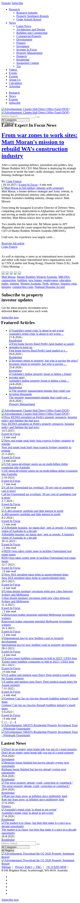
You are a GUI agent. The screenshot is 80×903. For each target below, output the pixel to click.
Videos (13, 69)
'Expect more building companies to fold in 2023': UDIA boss (37, 661)
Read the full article (12, 243)
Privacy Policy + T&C (28, 867)
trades (4, 283)
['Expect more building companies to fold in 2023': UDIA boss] (39, 658)
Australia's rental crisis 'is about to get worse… (36, 333)
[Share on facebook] (3, 273)
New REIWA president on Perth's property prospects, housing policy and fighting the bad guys (37, 425)
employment (50, 280)
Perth (45, 283)
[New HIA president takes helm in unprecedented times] (34, 574)
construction (8, 280)
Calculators (15, 83)
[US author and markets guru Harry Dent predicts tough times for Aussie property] (40, 678)
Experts (13, 76)
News (12, 22)
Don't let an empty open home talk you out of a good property (37, 752)
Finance (21, 42)
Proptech (21, 56)
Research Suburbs (27, 12)
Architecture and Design (30, 29)
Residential (22, 59)
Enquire (6, 3)
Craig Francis (14, 181)
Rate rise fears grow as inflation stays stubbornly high (32, 799)
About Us (14, 79)
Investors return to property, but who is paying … (38, 364)
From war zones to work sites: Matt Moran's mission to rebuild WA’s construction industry (39, 145)
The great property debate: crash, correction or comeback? (35, 786)
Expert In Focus (28, 184)
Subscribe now (10, 317)
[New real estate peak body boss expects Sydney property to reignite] (40, 444)
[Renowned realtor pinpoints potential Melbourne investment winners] (40, 618)
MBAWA (64, 276)
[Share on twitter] (11, 273)
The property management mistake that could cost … (40, 397)
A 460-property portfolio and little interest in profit (30, 514)
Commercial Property (28, 36)
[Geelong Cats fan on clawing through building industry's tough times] (40, 701)
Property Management (29, 53)
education (65, 280)
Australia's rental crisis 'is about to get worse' (27, 812)
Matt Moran (8, 276)
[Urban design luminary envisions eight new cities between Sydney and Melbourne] (40, 594)
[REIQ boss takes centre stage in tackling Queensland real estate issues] (40, 554)
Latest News (23, 26)
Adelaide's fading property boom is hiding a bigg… (39, 380)
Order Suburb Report (28, 19)
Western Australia (30, 283)
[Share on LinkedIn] (7, 273)
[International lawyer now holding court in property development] (40, 641)
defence (54, 283)
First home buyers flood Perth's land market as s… (38, 350)
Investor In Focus (26, 49)
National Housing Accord (50, 287)
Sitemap (6, 867)
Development (24, 39)
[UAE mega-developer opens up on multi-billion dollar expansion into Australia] (40, 467)
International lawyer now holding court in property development (39, 644)
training (14, 283)
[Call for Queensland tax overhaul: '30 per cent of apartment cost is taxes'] (40, 490)
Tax (18, 66)
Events (13, 73)
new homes (35, 280)
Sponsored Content (27, 63)
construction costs (22, 287)
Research (14, 9)
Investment (22, 46)
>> (6, 721)
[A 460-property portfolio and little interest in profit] (32, 511)
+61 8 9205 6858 (56, 867)
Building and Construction (31, 32)
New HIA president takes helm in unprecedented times (33, 577)
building (22, 280)
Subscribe (17, 3)
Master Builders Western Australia (37, 276)
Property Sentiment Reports (32, 16)
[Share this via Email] (15, 273)
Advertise (14, 86)
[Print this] (19, 273)
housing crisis (69, 283)
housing (6, 287)
